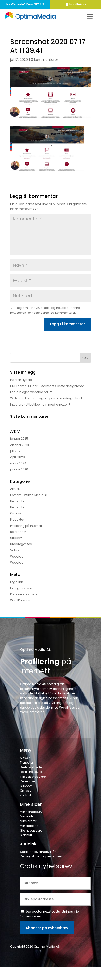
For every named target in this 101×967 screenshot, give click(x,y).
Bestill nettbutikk (31, 772)
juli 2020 (16, 451)
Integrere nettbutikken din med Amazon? (40, 404)
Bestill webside (31, 767)
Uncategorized (21, 544)
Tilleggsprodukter (33, 777)
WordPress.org (21, 600)
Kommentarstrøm (23, 594)
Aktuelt (15, 489)
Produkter (17, 519)
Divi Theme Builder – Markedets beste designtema (47, 386)
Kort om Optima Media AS (29, 495)
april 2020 (17, 457)
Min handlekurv (31, 812)
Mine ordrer (28, 821)
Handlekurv (77, 4)
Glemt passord (31, 830)
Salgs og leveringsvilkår (38, 852)
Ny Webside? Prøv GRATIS (25, 4)
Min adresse (29, 826)
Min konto (27, 816)
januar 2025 (19, 438)
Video (14, 550)
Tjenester (26, 762)
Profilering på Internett (26, 526)
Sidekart (26, 835)
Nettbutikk (17, 501)
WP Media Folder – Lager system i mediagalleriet (46, 398)
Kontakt (25, 795)
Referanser (18, 532)
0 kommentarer (44, 59)
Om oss (16, 513)
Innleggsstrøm (21, 588)
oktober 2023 (19, 445)
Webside (16, 556)
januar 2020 (19, 469)
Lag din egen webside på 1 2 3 (32, 392)
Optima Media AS (35, 649)
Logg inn (16, 582)
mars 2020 (18, 463)
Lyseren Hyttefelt (22, 380)
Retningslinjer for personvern (41, 856)
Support (16, 538)
